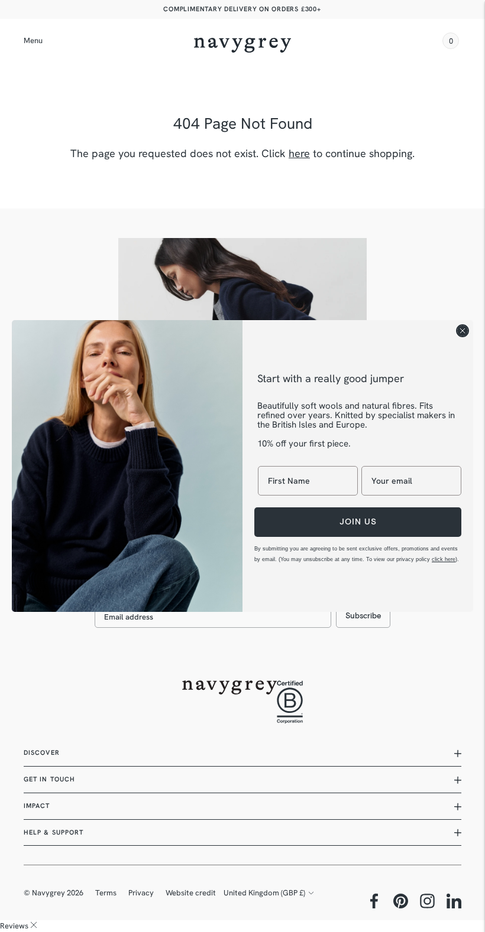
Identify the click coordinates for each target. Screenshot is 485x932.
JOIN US (358, 522)
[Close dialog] (462, 331)
